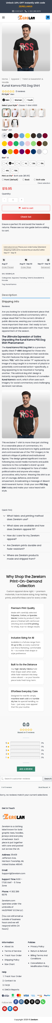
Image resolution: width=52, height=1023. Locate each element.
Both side (40, 179)
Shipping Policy (12, 959)
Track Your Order (13, 955)
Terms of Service (13, 951)
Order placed (8, 267)
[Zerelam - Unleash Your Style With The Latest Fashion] (26, 17)
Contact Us (10, 980)
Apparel (15, 79)
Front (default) (11, 179)
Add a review (26, 769)
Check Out (26, 216)
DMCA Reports (12, 989)
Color (5, 130)
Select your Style (10, 105)
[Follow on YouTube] (15, 1008)
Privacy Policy (37, 946)
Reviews (6, 306)
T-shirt (18, 350)
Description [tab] (9, 295)
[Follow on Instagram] (21, 1001)
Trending (23, 278)
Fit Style (6, 94)
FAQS (7, 985)
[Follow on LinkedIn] (10, 1008)
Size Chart (10, 964)
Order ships (26, 267)
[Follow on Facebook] (15, 1001)
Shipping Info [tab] (10, 301)
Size (4, 157)
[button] (3, 17)
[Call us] (43, 1001)
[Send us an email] (37, 1001)
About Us (9, 946)
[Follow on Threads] (32, 1001)
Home (5, 79)
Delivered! (45, 267)
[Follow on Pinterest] (4, 1008)
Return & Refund (39, 951)
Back (27, 179)
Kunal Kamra (11, 284)
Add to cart (27, 208)
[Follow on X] (26, 1001)
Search (47, 778)
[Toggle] (4, 516)
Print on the (7, 176)
